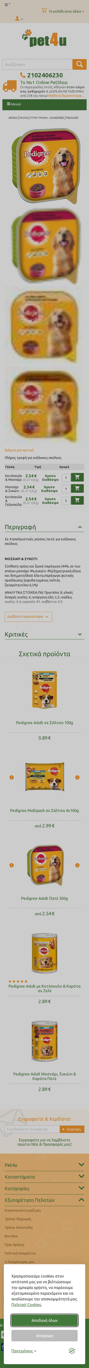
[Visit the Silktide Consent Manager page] (72, 1351)
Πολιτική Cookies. (26, 1305)
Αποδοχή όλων (45, 1320)
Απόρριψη (44, 1335)
